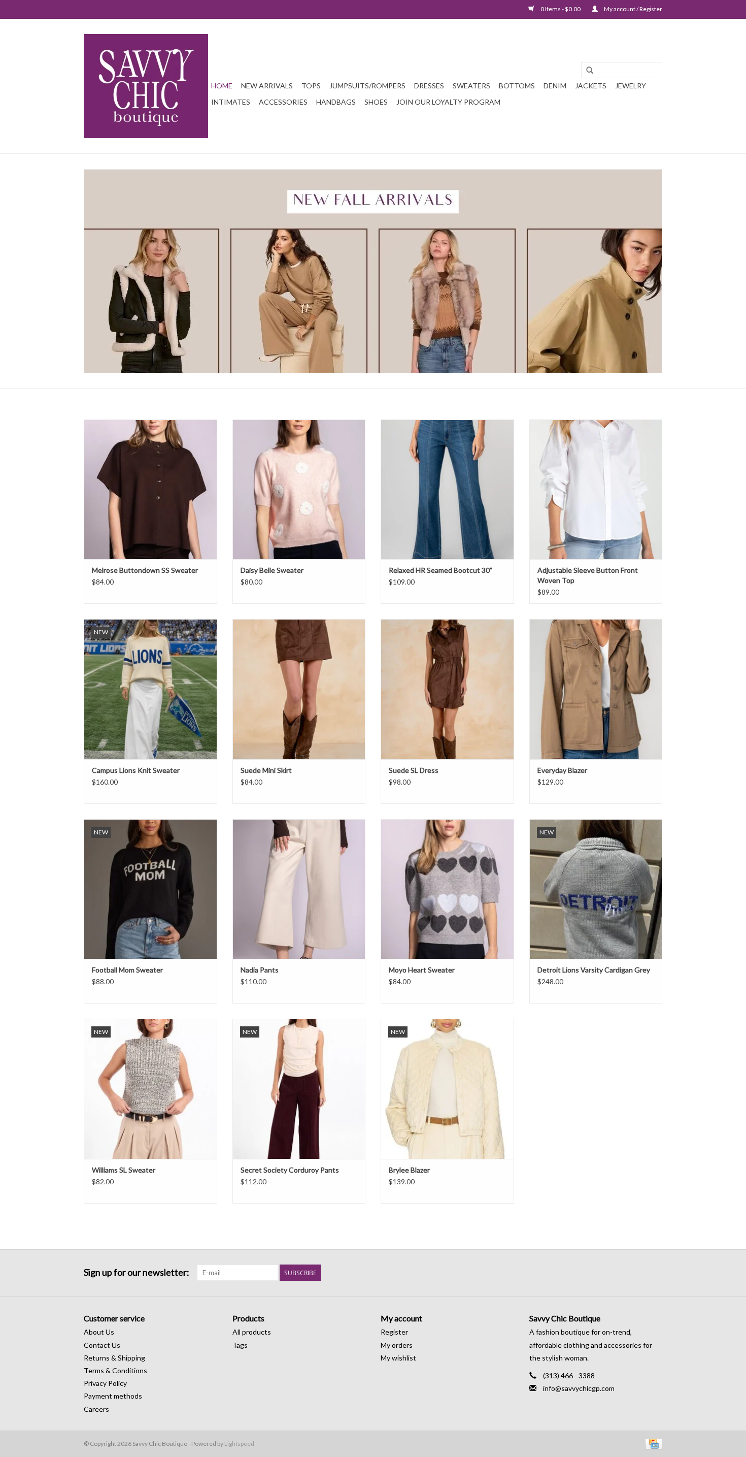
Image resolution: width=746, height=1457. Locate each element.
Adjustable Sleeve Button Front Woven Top (587, 575)
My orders (397, 1345)
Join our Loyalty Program (448, 102)
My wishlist (398, 1357)
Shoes (376, 102)
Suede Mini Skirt (266, 770)
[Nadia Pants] (299, 889)
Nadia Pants (260, 969)
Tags (240, 1345)
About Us (99, 1332)
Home (221, 85)
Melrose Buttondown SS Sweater (145, 570)
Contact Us (102, 1345)
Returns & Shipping (114, 1357)
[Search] (589, 70)
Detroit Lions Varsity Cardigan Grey (593, 969)
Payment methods (113, 1395)
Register (394, 1332)
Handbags (336, 102)
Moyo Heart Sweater (422, 969)
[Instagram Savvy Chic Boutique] (654, 1273)
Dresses (429, 85)
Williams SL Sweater (123, 1169)
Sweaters (471, 85)
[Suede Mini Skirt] (299, 689)
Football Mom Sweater (127, 969)
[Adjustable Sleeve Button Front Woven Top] (596, 489)
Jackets (590, 85)
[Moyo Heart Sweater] (447, 889)
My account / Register (632, 9)
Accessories (283, 102)
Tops (311, 85)
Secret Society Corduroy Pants (290, 1169)
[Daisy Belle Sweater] (299, 489)
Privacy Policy (105, 1383)
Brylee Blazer (409, 1169)
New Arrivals (267, 85)
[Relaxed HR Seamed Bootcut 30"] (447, 489)
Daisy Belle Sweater (272, 570)
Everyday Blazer (562, 770)
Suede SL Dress (413, 770)
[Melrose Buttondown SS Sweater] (150, 489)
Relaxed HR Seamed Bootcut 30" (440, 570)
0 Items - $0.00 (560, 9)
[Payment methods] (651, 1443)
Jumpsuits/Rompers (367, 85)
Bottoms (517, 85)
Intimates (230, 102)
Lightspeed (239, 1443)
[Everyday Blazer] (596, 689)
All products (251, 1332)
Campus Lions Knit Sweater (136, 770)
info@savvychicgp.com (579, 1388)
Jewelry (630, 85)
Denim (555, 85)
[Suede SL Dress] (447, 689)
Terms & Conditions (115, 1370)
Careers (96, 1409)
